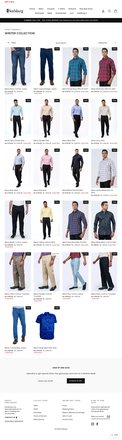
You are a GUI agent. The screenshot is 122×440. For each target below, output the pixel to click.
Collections (15, 30)
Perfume (72, 9)
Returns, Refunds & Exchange (73, 412)
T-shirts (61, 9)
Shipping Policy (68, 409)
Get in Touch (67, 416)
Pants (36, 409)
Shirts (40, 9)
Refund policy (39, 419)
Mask (50, 13)
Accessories (61, 13)
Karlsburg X (82, 13)
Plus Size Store (86, 9)
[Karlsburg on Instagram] (92, 424)
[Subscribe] (108, 416)
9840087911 (19, 421)
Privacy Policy (67, 419)
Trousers (51, 9)
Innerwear (39, 13)
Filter (13, 42)
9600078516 (9, 421)
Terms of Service (40, 416)
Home (32, 9)
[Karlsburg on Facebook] (97, 424)
